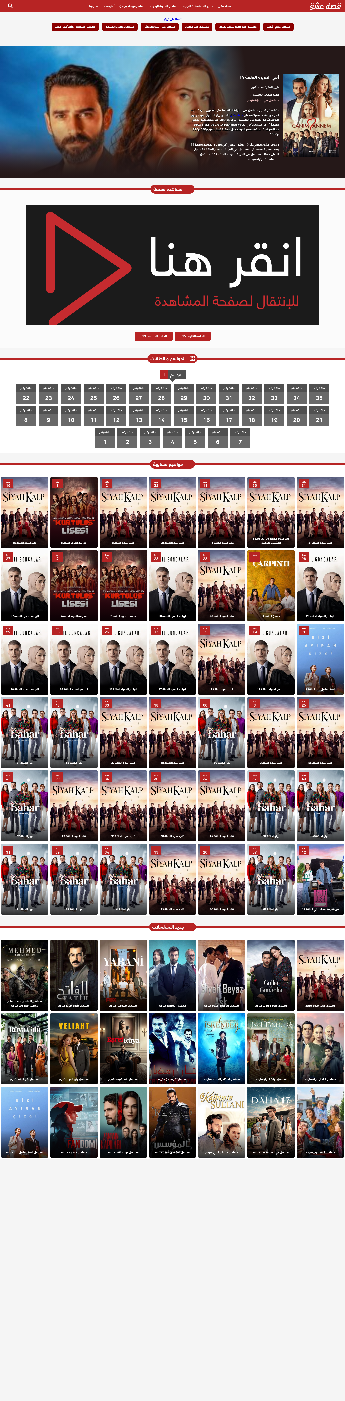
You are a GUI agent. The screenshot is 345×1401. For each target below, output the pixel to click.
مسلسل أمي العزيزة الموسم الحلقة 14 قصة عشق (230, 154)
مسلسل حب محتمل (197, 27)
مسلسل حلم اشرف (278, 27)
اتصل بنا (94, 6)
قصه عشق (258, 149)
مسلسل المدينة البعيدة (164, 6)
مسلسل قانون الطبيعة (120, 27)
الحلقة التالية (193, 336)
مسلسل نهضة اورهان (132, 6)
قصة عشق (224, 6)
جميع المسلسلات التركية (198, 6)
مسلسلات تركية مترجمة (262, 159)
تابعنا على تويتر (172, 19)
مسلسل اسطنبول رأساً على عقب (75, 27)
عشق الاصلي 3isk (258, 144)
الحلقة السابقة (154, 336)
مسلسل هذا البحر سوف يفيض (238, 27)
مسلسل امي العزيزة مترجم (263, 100)
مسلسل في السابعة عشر (159, 27)
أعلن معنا (109, 6)
